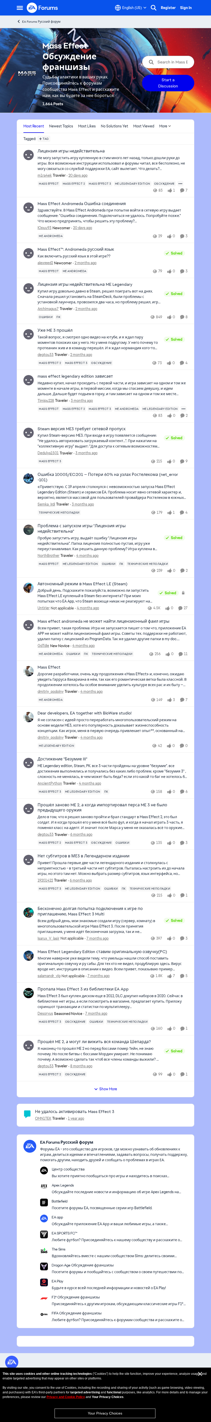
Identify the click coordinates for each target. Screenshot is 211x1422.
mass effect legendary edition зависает (75, 376)
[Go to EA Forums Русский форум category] (29, 1146)
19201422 (45, 880)
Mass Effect (49, 667)
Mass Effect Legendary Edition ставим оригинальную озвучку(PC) (102, 951)
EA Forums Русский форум (41, 22)
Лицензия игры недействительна (71, 151)
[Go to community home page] (42, 8)
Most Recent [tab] (33, 126)
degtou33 (46, 354)
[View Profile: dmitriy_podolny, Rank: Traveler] (28, 671)
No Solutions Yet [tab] (114, 126)
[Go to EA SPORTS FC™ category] (44, 1234)
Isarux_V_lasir (48, 938)
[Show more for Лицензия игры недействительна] (180, 183)
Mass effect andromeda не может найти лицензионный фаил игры (103, 621)
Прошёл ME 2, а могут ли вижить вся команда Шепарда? (94, 1041)
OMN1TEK (43, 1118)
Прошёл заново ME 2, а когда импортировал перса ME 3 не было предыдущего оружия (102, 807)
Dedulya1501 (48, 453)
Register (168, 7)
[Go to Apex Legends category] (44, 1186)
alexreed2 (45, 263)
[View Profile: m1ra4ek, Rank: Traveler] (28, 155)
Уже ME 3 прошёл (55, 330)
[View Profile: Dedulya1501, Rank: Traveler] (28, 433)
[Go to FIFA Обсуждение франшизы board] (44, 1314)
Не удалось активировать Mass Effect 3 (74, 1111)
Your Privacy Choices (105, 1413)
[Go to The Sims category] (44, 1250)
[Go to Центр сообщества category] (44, 1170)
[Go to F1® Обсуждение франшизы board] (44, 1298)
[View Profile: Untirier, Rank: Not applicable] (28, 588)
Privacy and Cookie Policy (66, 1397)
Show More (108, 1089)
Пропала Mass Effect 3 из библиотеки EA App (83, 989)
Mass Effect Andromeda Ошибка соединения (82, 203)
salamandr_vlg (49, 975)
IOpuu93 (44, 227)
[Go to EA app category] (44, 1218)
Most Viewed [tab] (143, 126)
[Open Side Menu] (19, 8)
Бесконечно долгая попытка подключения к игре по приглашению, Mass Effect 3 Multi (90, 911)
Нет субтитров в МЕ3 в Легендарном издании (83, 856)
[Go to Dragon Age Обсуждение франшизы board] (44, 1266)
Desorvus (45, 1013)
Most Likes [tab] (87, 126)
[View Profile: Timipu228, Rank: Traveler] (28, 380)
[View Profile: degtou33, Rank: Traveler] (28, 334)
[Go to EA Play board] (44, 1282)
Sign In (186, 7)
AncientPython (50, 783)
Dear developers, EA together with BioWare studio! (84, 713)
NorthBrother (48, 555)
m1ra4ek (45, 175)
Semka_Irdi (46, 504)
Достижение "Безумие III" (62, 759)
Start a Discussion (168, 83)
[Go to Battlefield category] (44, 1202)
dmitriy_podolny (51, 691)
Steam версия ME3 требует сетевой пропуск (82, 429)
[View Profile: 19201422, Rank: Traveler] (28, 860)
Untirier (44, 608)
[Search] (154, 8)
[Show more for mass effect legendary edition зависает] (183, 409)
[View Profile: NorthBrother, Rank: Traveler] (28, 530)
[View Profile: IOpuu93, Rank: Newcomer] (28, 207)
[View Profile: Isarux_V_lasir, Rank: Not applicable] (28, 912)
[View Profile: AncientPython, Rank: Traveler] (28, 763)
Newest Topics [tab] (61, 126)
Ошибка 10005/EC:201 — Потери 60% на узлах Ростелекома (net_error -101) (108, 477)
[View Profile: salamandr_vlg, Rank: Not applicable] (28, 955)
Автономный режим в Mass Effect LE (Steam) (82, 584)
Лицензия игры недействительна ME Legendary (85, 284)
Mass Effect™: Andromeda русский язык (76, 249)
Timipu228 (46, 400)
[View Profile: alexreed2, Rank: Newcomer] (28, 253)
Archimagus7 (48, 308)
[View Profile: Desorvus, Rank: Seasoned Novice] (28, 993)
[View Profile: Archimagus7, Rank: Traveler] (28, 288)
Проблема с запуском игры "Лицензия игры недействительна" (82, 528)
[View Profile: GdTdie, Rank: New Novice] (28, 625)
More (163, 126)
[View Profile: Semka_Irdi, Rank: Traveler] (28, 478)
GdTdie (43, 645)
